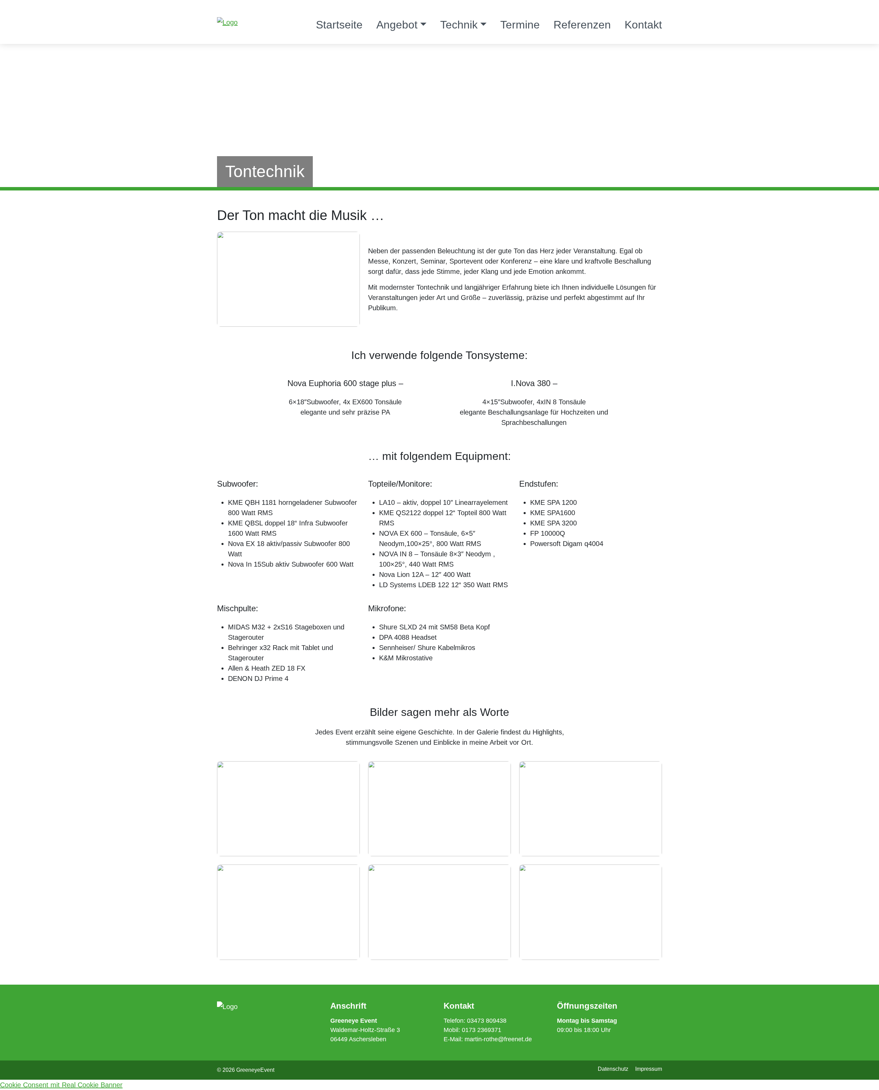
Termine (520, 25)
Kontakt (643, 25)
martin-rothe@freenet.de (498, 1039)
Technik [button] (459, 25)
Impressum (648, 1069)
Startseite (339, 25)
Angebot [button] (397, 25)
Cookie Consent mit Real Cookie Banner (61, 1085)
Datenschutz (613, 1069)
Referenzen (582, 25)
